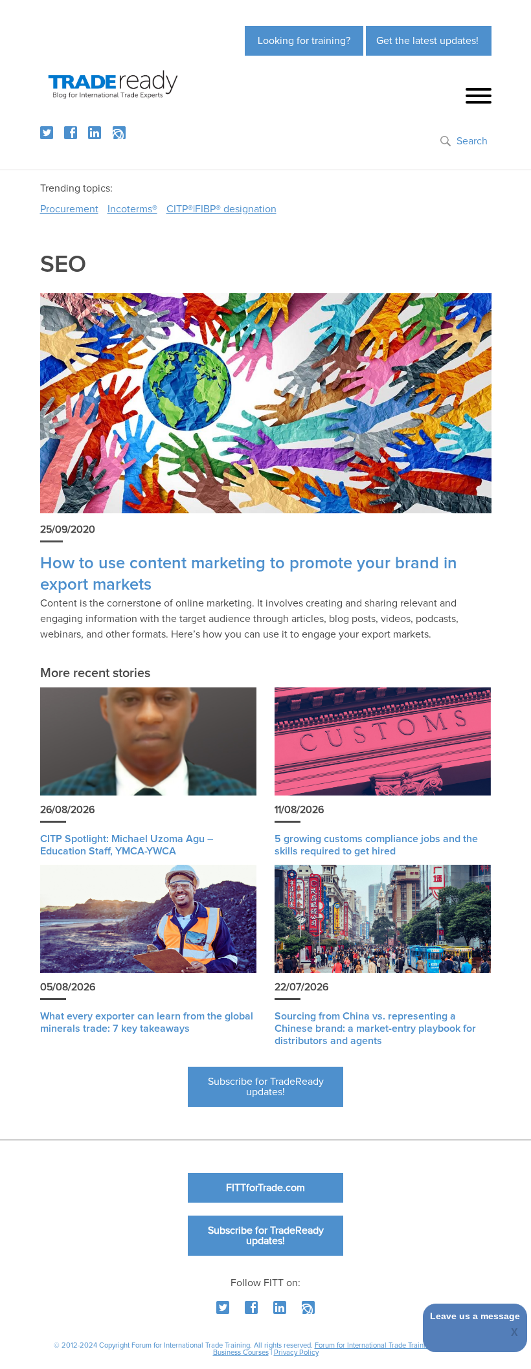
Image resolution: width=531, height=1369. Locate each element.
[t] (46, 132)
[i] (119, 132)
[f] (70, 132)
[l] (94, 132)
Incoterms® (132, 209)
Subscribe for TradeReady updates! (266, 1086)
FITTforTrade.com (265, 1188)
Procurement (69, 209)
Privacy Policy (296, 1352)
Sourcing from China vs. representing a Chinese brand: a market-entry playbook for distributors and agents (375, 1028)
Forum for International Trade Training (374, 1345)
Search (472, 141)
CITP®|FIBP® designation (221, 209)
